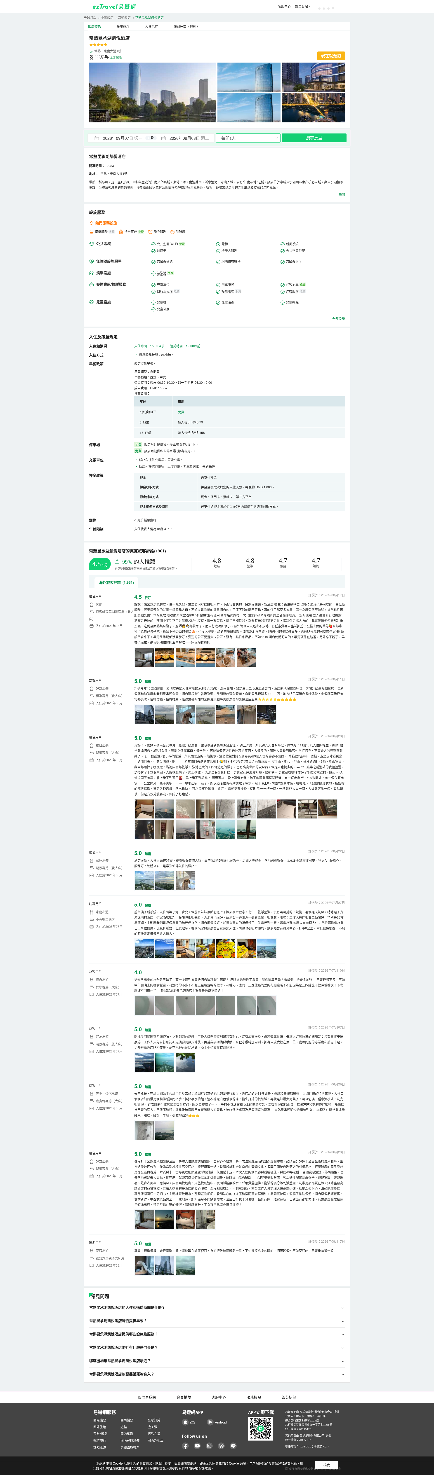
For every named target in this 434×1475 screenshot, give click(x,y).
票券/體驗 (100, 1434)
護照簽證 (99, 1447)
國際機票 (99, 1420)
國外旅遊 (99, 1427)
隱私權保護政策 (200, 1468)
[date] (119, 138)
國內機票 (126, 1420)
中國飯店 (107, 17)
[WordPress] (221, 1445)
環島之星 (154, 1434)
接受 (326, 1465)
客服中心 (284, 6)
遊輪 (123, 1427)
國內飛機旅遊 (129, 1440)
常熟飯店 (124, 17)
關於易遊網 (147, 1397)
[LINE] (233, 1445)
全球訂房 (90, 17)
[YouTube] (197, 1445)
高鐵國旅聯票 (129, 1447)
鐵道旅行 (99, 1440)
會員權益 (184, 1397)
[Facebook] (185, 1445)
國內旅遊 (126, 1434)
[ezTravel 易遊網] (114, 6)
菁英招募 (289, 1397)
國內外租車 (155, 1440)
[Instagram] (209, 1445)
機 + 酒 (152, 1427)
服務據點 (254, 1397)
